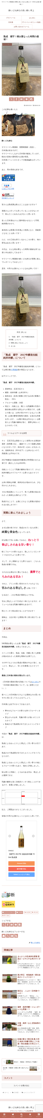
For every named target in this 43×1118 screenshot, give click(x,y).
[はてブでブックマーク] (21, 99)
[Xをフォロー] (8, 936)
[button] (31, 99)
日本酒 (20, 912)
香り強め (6, 915)
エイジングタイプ (9, 912)
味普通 (28, 912)
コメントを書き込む (21, 1085)
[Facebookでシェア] (16, 99)
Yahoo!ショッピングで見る (21, 874)
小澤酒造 (14, 370)
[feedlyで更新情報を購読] (12, 936)
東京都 (36, 912)
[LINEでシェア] (26, 99)
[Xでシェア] (11, 99)
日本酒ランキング (8, 198)
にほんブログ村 (8, 189)
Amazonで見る (21, 863)
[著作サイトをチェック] (4, 936)
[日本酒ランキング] (8, 195)
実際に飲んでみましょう (19, 343)
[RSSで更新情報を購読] (16, 936)
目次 (18, 332)
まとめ (13, 346)
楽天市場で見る (21, 869)
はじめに (35, 682)
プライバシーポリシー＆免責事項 (21, 1111)
